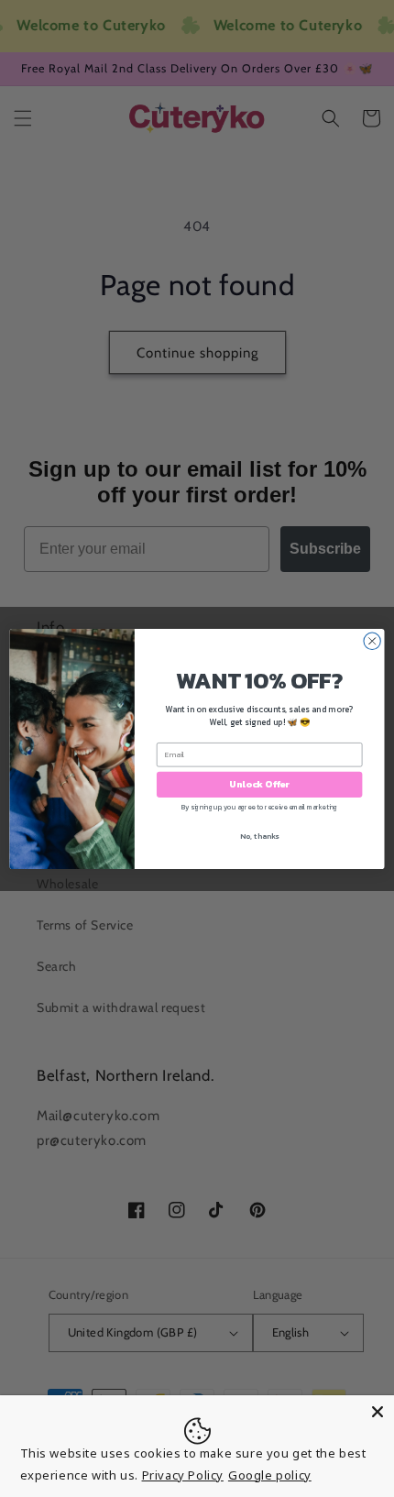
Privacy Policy (183, 1475)
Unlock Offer (259, 783)
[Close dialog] (372, 641)
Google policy (270, 1475)
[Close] (377, 1412)
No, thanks (259, 836)
